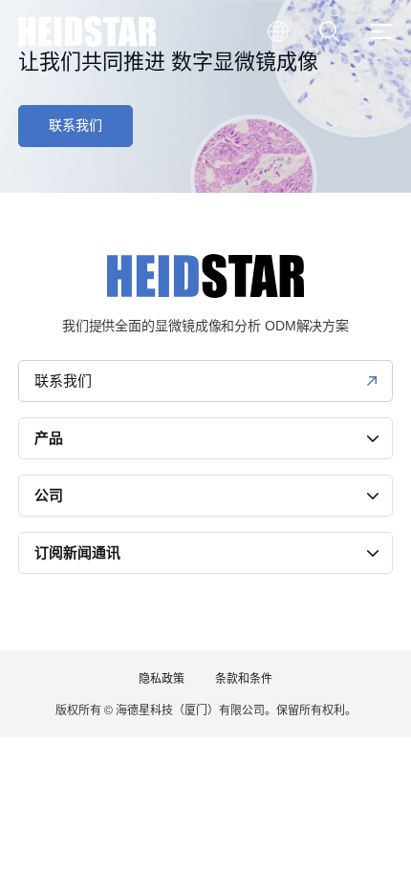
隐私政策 (161, 679)
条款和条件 (243, 679)
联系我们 (75, 125)
